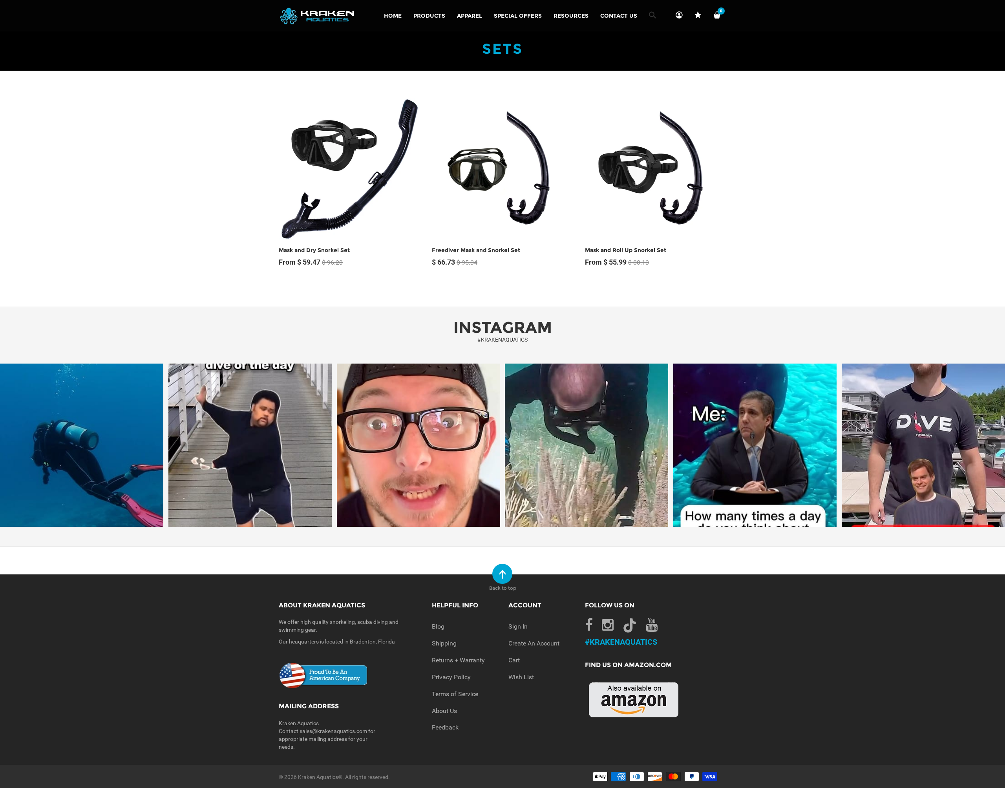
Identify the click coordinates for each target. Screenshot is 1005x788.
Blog (438, 626)
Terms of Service (455, 694)
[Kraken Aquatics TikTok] (630, 627)
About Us (444, 711)
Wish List (521, 677)
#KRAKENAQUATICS (502, 339)
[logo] (317, 16)
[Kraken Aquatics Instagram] (608, 625)
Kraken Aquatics (318, 777)
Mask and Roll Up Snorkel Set (625, 250)
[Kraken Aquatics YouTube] (652, 625)
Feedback (445, 727)
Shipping (444, 643)
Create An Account (533, 643)
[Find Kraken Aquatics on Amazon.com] (634, 699)
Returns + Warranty (458, 660)
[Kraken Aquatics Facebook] (589, 625)
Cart (514, 660)
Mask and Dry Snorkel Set (314, 250)
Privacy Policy (451, 677)
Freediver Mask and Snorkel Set (476, 250)
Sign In (518, 626)
